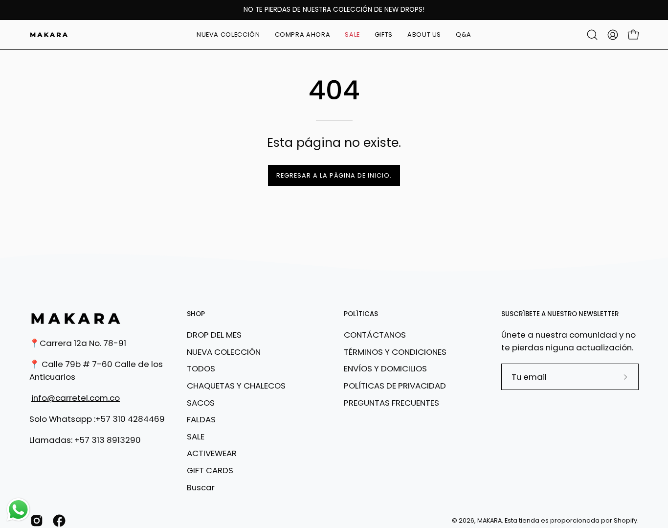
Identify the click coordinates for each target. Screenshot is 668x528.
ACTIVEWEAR (212, 453)
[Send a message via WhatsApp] (18, 509)
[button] (302, 34)
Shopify (625, 520)
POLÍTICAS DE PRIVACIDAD (395, 385)
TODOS (201, 368)
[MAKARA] (48, 34)
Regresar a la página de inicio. (334, 175)
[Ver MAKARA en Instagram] (36, 520)
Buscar (201, 487)
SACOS (201, 402)
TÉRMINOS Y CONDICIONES (395, 351)
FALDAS (201, 419)
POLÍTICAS (361, 314)
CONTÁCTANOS (375, 335)
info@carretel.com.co (75, 398)
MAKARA (489, 520)
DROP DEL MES (214, 335)
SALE (195, 436)
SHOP (196, 314)
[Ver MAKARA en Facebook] (59, 520)
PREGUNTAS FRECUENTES (391, 402)
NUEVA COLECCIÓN (224, 351)
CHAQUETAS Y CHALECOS (236, 385)
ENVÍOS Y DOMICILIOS (385, 368)
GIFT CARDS (210, 470)
